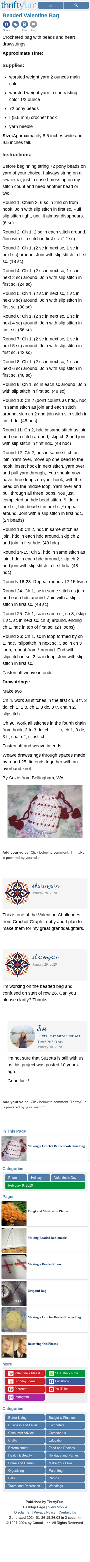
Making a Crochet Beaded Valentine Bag (56, 1146)
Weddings (56, 1486)
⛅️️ (79, 1518)
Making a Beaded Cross (44, 1264)
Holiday (36, 1178)
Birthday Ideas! (22, 1381)
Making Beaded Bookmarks (47, 1238)
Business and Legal (22, 1425)
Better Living (17, 1418)
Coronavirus (57, 1433)
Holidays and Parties (64, 1455)
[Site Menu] (50, 5)
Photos (13, 1178)
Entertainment (18, 1448)
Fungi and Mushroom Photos (48, 1211)
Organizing (16, 1471)
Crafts (12, 1440)
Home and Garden (21, 1463)
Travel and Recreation (24, 1486)
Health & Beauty (20, 1455)
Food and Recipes (62, 1448)
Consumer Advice (21, 1433)
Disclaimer (22, 1512)
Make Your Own (60, 1463)
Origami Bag (37, 1291)
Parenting (55, 1471)
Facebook (61, 1381)
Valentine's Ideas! (24, 1373)
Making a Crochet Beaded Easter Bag (54, 1317)
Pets (11, 1478)
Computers (56, 1425)
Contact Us (67, 1512)
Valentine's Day (65, 1178)
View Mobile (57, 1507)
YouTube (61, 1389)
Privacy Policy (45, 1512)
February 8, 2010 (20, 1185)
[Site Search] (76, 5)
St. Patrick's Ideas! (66, 1373)
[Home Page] (18, 3)
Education (56, 1440)
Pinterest (21, 1389)
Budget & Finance (62, 1418)
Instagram (21, 1397)
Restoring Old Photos (43, 1344)
